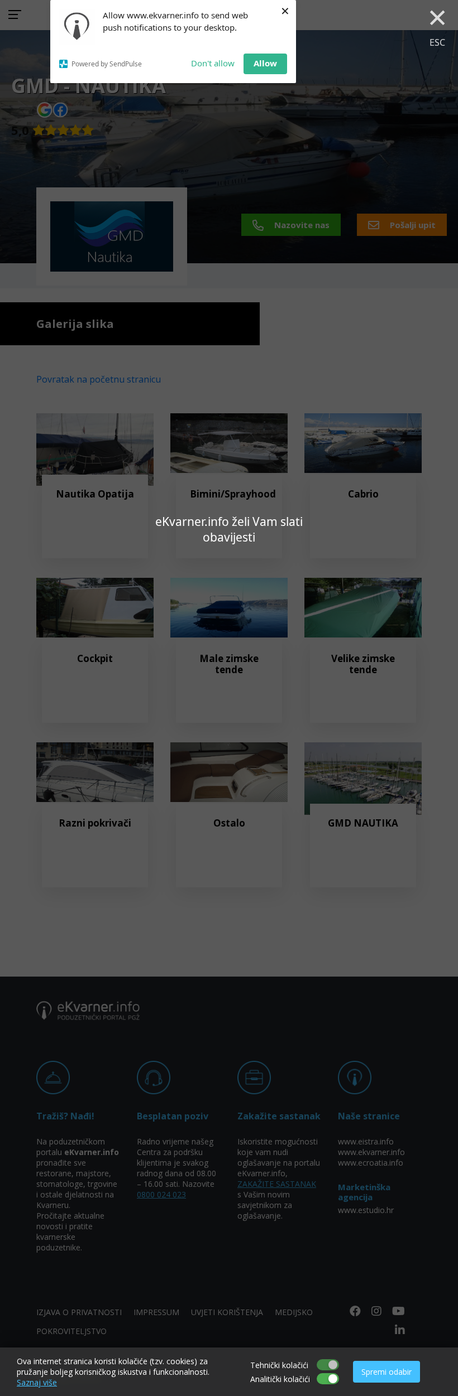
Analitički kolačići (280, 1379)
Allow (265, 63)
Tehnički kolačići (279, 1365)
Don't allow (213, 63)
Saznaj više (37, 1382)
